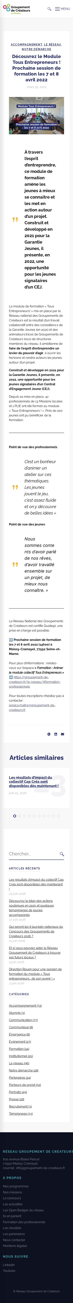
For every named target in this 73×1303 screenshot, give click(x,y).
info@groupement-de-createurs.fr (40, 1168)
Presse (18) (16, 1099)
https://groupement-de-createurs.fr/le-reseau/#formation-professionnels (35, 681)
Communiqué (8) (21, 1027)
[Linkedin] (56, 734)
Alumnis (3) (17, 1013)
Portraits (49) (18, 1092)
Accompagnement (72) (25, 1005)
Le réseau (52, 44)
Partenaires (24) (20, 1078)
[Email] (62, 734)
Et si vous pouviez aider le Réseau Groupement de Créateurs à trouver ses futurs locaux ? (35, 952)
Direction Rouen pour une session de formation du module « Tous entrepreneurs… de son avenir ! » (35, 973)
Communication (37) (23, 1020)
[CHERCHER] (62, 854)
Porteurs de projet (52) (25, 1085)
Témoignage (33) (21, 1114)
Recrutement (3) (20, 1106)
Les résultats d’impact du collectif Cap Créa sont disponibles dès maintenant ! (34, 781)
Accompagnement (27, 44)
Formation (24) (19, 1049)
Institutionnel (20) (21, 1056)
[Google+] (49, 734)
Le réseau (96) (19, 1063)
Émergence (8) (19, 1034)
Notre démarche (36, 49)
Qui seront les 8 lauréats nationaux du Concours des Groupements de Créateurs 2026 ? (36, 931)
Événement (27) (20, 1041)
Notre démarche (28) (23, 1070)
